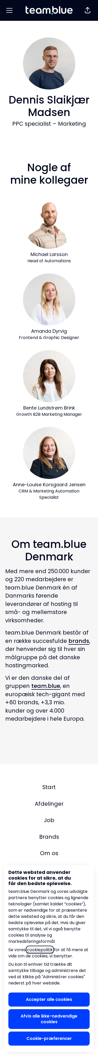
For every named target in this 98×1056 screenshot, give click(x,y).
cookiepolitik (40, 950)
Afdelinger (49, 804)
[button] (87, 10)
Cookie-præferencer (49, 1038)
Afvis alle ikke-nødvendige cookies (49, 1019)
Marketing (72, 123)
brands (78, 641)
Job (49, 820)
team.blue (45, 686)
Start (49, 787)
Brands (49, 837)
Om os (49, 853)
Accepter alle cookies (49, 999)
